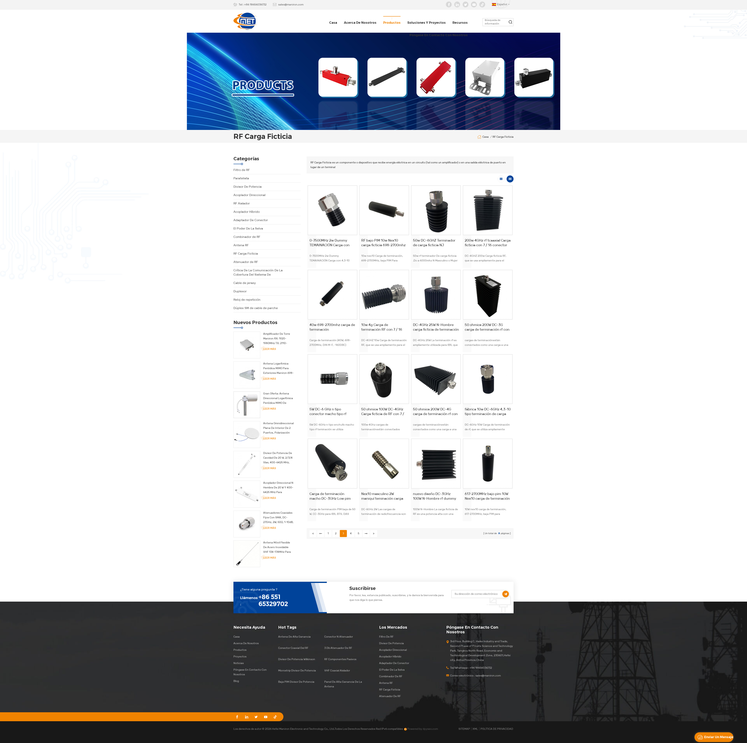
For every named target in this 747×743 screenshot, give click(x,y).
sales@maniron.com (290, 4)
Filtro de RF (241, 170)
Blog (236, 681)
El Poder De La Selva (248, 228)
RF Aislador (241, 203)
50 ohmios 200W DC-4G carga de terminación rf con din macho (435, 411)
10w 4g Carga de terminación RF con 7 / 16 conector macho (381, 327)
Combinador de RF (246, 237)
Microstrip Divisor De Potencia (297, 670)
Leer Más (269, 349)
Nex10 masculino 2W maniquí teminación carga (382, 496)
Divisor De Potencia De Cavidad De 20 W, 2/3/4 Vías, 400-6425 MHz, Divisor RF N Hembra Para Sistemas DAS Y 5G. (278, 458)
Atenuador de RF (245, 262)
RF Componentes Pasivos (340, 659)
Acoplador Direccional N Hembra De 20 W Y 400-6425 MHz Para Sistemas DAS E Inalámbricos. (278, 488)
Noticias (238, 663)
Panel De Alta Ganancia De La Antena (343, 684)
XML (475, 729)
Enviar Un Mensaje (718, 737)
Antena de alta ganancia (294, 636)
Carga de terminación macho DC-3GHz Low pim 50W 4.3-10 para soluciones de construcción (331, 496)
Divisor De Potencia (247, 186)
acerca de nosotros (360, 23)
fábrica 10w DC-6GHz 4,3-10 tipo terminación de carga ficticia (488, 411)
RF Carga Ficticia (245, 253)
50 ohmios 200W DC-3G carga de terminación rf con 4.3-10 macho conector (487, 327)
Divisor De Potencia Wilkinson (296, 659)
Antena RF (241, 245)
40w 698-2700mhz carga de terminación (332, 327)
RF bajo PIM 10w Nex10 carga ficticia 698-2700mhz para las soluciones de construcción (383, 242)
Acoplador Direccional (249, 195)
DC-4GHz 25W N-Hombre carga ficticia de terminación (436, 327)
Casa (333, 23)
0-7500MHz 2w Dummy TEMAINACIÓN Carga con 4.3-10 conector (329, 242)
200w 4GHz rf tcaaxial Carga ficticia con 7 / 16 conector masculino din (488, 242)
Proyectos (239, 656)
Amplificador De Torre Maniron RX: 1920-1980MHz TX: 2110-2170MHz (276, 339)
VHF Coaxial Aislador (337, 670)
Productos (392, 23)
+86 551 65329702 (273, 600)
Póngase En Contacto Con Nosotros (250, 672)
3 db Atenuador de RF (338, 648)
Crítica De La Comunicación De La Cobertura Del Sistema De (258, 272)
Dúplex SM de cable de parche (255, 308)
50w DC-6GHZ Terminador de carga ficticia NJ (434, 242)
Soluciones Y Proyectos (426, 23)
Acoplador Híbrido (246, 212)
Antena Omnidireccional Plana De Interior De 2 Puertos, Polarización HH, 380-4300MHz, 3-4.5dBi (278, 428)
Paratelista (241, 178)
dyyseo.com (430, 729)
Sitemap (464, 729)
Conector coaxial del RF (293, 648)
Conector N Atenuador (338, 636)
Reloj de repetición (246, 299)
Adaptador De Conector (250, 220)
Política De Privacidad (496, 729)
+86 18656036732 (255, 4)
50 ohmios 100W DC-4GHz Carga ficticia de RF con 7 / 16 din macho (382, 411)
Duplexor (240, 291)
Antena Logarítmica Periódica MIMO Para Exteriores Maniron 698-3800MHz (278, 368)
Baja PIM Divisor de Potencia (296, 681)
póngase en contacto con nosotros (438, 35)
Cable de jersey (244, 283)
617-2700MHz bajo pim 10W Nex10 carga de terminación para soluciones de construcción (487, 496)
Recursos (460, 23)
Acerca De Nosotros (246, 643)
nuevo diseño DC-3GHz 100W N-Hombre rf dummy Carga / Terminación (434, 496)
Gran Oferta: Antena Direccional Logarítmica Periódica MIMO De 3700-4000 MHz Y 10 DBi (278, 398)
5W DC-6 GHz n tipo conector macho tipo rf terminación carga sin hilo (330, 411)
